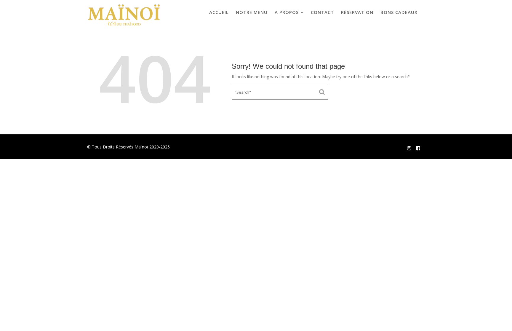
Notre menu (252, 12)
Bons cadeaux (398, 12)
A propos (287, 12)
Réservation (357, 12)
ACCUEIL (219, 12)
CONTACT (322, 12)
